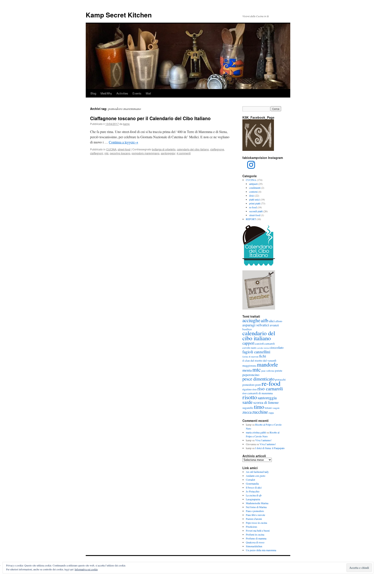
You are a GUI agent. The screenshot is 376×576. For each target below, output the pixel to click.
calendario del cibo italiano (193, 149)
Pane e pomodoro (255, 511)
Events (137, 93)
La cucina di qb (254, 495)
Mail (148, 93)
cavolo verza (263, 347)
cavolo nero (249, 348)
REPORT (251, 219)
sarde (247, 402)
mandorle (267, 364)
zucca (247, 412)
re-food (253, 207)
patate (278, 370)
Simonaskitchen (254, 546)
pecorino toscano (120, 153)
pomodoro (248, 385)
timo (259, 406)
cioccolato (277, 347)
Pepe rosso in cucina (256, 522)
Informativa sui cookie (86, 569)
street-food (124, 149)
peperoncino (250, 374)
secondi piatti (256, 211)
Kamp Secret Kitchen (119, 14)
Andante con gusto (255, 475)
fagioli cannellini (256, 351)
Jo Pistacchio (252, 491)
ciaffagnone (217, 149)
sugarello (247, 408)
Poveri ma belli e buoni (258, 530)
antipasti (253, 183)
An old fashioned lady (257, 471)
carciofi (259, 343)
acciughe (251, 320)
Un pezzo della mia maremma (261, 550)
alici (272, 320)
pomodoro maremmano (145, 153)
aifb (264, 320)
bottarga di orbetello (164, 149)
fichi (262, 356)
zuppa (271, 412)
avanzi (274, 325)
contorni (253, 191)
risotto (249, 397)
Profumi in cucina (255, 534)
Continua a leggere (123, 142)
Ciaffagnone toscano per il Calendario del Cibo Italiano (150, 118)
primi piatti (254, 203)
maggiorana (249, 365)
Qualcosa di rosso (255, 542)
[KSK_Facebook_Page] (258, 150)
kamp (126, 124)
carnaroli (269, 343)
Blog (93, 93)
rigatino (247, 389)
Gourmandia (252, 483)
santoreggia (168, 153)
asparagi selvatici (255, 324)
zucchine (260, 412)
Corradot (250, 479)
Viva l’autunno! (263, 440)
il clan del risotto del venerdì (259, 360)
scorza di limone (266, 402)
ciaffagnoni (96, 153)
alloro (278, 321)
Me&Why (106, 93)
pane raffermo (267, 370)
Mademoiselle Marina (257, 503)
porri (258, 385)
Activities (122, 93)
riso (254, 389)
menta (247, 370)
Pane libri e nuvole (255, 515)
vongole (276, 407)
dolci (251, 195)
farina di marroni (250, 356)
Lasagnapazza (253, 499)
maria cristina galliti (256, 432)
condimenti (254, 187)
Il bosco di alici (254, 487)
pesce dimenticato (258, 379)
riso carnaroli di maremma (257, 393)
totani (268, 408)
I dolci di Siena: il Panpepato (270, 448)
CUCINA (111, 149)
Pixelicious (251, 526)
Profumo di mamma (256, 538)
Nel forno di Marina (256, 507)
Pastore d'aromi (254, 518)
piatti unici (254, 199)
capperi (248, 343)
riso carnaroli (270, 388)
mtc (106, 153)
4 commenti (184, 153)
